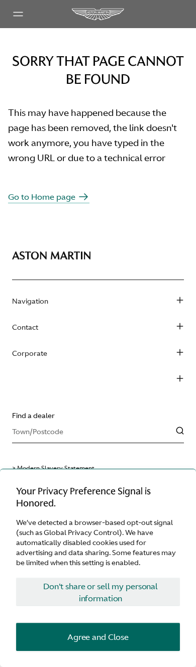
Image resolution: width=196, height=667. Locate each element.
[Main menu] (18, 14)
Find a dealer (33, 415)
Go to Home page (41, 196)
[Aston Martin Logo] (98, 14)
